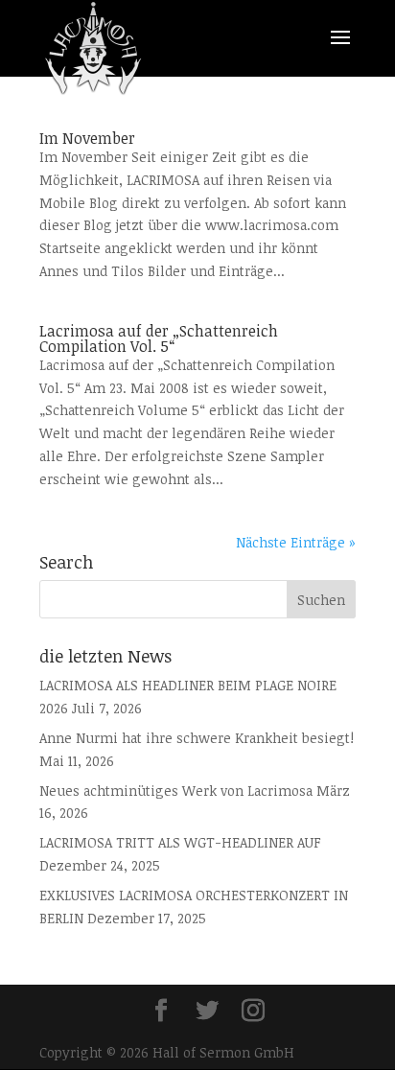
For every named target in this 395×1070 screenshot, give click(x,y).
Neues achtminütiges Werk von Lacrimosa (176, 790)
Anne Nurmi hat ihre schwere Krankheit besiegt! (196, 738)
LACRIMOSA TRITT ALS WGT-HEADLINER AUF (180, 842)
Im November (87, 138)
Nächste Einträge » (296, 542)
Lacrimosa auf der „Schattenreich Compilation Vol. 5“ (158, 338)
